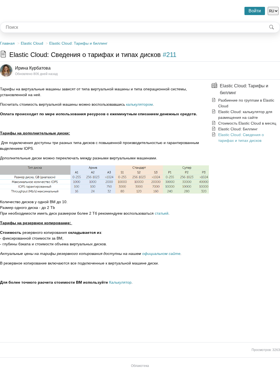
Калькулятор (120, 282)
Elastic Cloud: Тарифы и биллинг (78, 43)
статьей (161, 213)
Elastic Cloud (32, 43)
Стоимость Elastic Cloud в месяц (247, 123)
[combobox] (131, 27)
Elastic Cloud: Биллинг (238, 129)
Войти (255, 10)
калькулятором (139, 104)
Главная (7, 43)
